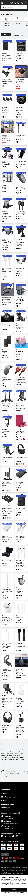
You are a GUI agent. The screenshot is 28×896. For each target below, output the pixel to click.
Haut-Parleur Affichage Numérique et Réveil (19, 110)
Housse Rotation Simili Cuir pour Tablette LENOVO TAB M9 (20, 432)
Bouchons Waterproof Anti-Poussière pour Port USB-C (6, 110)
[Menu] (5, 3)
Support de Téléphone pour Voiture (6, 379)
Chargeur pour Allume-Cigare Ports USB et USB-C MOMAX (21, 188)
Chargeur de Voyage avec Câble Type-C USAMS (19, 618)
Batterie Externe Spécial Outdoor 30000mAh (20, 484)
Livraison (4, 793)
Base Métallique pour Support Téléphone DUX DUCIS (20, 82)
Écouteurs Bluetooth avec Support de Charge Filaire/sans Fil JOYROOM (7, 619)
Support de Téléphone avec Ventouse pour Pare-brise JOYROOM (20, 242)
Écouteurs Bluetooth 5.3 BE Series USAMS (20, 699)
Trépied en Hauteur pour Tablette (5, 187)
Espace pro (5, 808)
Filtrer (6, 34)
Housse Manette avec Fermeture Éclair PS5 (6, 562)
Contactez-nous (7, 804)
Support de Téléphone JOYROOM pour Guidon (20, 326)
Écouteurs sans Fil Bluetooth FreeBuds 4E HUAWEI (20, 590)
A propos (4, 800)
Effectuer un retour (8, 797)
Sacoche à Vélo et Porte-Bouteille (7, 458)
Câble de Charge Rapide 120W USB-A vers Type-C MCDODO (21, 214)
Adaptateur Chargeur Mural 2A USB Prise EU (7, 537)
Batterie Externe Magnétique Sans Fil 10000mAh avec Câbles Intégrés (7, 511)
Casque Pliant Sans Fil (21, 458)
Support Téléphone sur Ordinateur (6, 136)
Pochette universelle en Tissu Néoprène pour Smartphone (6, 56)
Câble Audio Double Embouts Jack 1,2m (6, 483)
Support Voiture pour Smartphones (7, 80)
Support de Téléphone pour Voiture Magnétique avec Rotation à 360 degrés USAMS (6, 673)
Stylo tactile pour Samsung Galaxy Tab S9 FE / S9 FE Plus (7, 590)
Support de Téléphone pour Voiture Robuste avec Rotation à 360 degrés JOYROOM (6, 243)
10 (26, 744)
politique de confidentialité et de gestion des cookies (13, 884)
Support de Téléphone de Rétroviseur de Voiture (6, 432)
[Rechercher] (3, 7)
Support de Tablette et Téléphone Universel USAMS (6, 214)
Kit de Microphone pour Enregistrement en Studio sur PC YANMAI (7, 701)
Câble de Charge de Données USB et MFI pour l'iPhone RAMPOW (21, 380)
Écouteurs (18, 23)
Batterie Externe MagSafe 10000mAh (6, 351)
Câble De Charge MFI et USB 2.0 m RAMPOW (20, 538)
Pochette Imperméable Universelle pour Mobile (20, 352)
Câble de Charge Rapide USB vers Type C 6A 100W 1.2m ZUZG (6, 646)
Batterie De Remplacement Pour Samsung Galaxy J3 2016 (20, 56)
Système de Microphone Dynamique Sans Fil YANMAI (21, 646)
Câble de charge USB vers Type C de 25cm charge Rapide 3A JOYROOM (6, 271)
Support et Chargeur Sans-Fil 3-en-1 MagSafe (20, 299)
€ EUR (4, 854)
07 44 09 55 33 (8, 818)
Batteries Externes (6, 24)
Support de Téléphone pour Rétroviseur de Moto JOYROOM (20, 406)
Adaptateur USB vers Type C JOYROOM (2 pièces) (20, 271)
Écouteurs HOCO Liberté (20, 136)
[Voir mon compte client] (22, 3)
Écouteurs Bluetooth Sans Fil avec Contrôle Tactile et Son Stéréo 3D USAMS (21, 729)
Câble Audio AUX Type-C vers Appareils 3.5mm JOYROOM (6, 406)
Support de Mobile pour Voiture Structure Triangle (21, 163)
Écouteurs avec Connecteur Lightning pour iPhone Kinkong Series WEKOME (20, 563)
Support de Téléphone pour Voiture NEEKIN (6, 163)
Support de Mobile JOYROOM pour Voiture (7, 325)
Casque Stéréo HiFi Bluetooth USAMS (7, 726)
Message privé (8, 828)
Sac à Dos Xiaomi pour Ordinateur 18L (21, 509)
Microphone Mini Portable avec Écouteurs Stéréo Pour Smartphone (6, 300)
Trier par (14, 33)
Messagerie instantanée (11, 823)
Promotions (5, 790)
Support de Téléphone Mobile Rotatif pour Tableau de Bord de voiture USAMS (21, 672)
